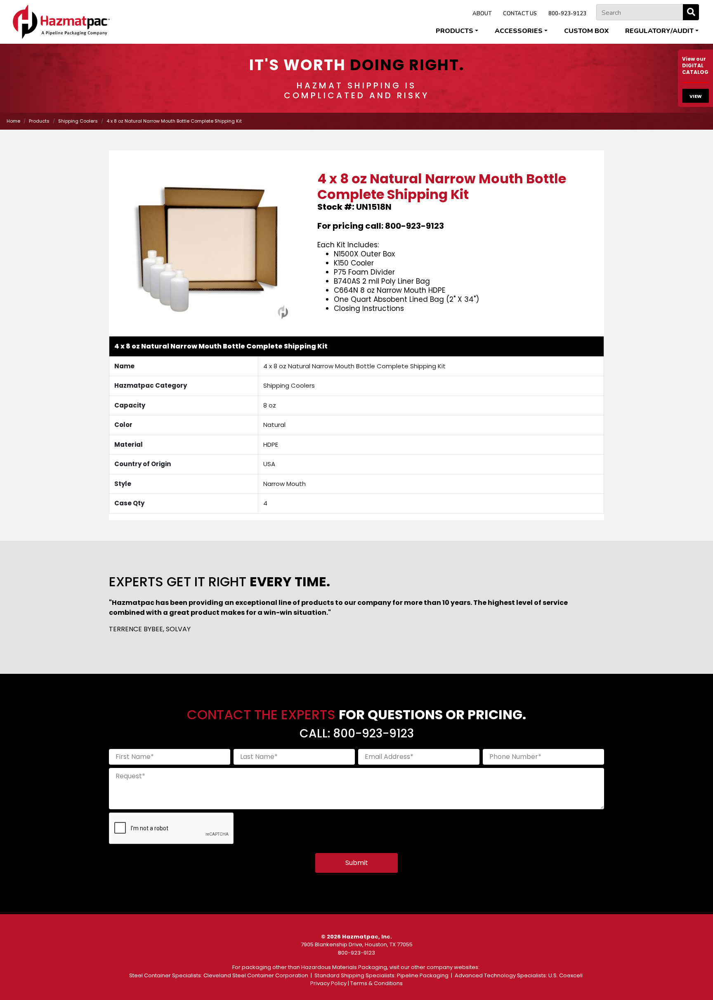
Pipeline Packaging (423, 975)
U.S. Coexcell (565, 975)
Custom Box (586, 31)
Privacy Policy (328, 983)
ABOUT (481, 13)
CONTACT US (520, 13)
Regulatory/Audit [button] (659, 31)
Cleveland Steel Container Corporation (255, 975)
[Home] (61, 22)
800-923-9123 (567, 13)
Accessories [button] (519, 31)
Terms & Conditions (376, 983)
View (695, 96)
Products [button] (454, 31)
